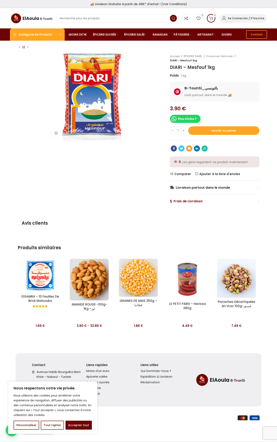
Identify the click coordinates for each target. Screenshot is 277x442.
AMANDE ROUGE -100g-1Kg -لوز (89, 306)
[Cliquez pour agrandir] (56, 133)
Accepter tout (78, 425)
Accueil (175, 56)
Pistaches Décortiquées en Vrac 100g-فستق (236, 304)
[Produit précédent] (20, 47)
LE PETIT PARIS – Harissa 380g (187, 306)
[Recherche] (173, 18)
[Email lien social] (189, 148)
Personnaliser (26, 425)
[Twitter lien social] (181, 148)
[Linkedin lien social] (197, 148)
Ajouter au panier (224, 130)
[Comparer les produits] (186, 18)
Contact (257, 34)
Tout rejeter (52, 425)
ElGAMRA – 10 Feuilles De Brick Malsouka (40, 298)
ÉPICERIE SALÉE (193, 56)
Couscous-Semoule (219, 56)
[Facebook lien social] (174, 148)
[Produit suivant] (28, 47)
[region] (52, 407)
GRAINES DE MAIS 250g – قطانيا (138, 303)
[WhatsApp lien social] (205, 148)
